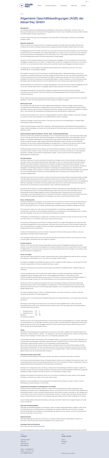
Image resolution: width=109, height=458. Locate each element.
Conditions (64, 441)
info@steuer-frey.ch (28, 453)
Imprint (63, 439)
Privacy (63, 443)
